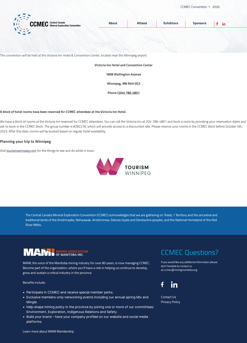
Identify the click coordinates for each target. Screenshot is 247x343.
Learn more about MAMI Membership (48, 331)
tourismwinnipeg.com (21, 150)
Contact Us (168, 297)
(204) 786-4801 (128, 92)
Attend (142, 23)
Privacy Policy (170, 302)
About (113, 23)
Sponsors (199, 23)
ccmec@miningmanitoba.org (180, 270)
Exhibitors (170, 23)
